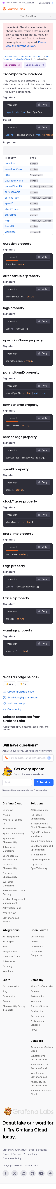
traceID (9, 226)
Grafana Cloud (31, 1130)
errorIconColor (14, 169)
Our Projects (37, 936)
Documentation (10, 56)
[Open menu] (50, 9)
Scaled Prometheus (41, 841)
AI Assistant (9, 828)
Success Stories (39, 1006)
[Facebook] (5, 1173)
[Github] (32, 1173)
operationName (14, 180)
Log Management (40, 859)
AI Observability (39, 810)
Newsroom (36, 1001)
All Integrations (10, 936)
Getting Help (37, 1016)
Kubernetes (8, 961)
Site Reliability (38, 854)
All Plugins (8, 941)
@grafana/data (23, 59)
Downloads (36, 946)
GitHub (34, 941)
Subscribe (43, 782)
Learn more (44, 3)
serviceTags (12, 197)
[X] (14, 1173)
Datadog (7, 966)
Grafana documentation (31, 56)
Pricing (6, 815)
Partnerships (37, 996)
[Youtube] (41, 1173)
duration (10, 163)
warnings (10, 231)
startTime (10, 214)
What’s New (9, 913)
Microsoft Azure (11, 956)
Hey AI (33, 1029)
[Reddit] (50, 1173)
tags (7, 220)
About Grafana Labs (41, 986)
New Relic (7, 971)
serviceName (12, 191)
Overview (7, 810)
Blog (4, 991)
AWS (4, 946)
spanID (9, 203)
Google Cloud (9, 951)
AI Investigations (11, 908)
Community (8, 996)
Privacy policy (40, 790)
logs (7, 174)
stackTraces (12, 209)
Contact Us (36, 1011)
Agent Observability (13, 833)
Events (6, 1001)
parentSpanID (13, 186)
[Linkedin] (23, 1173)
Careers (34, 991)
